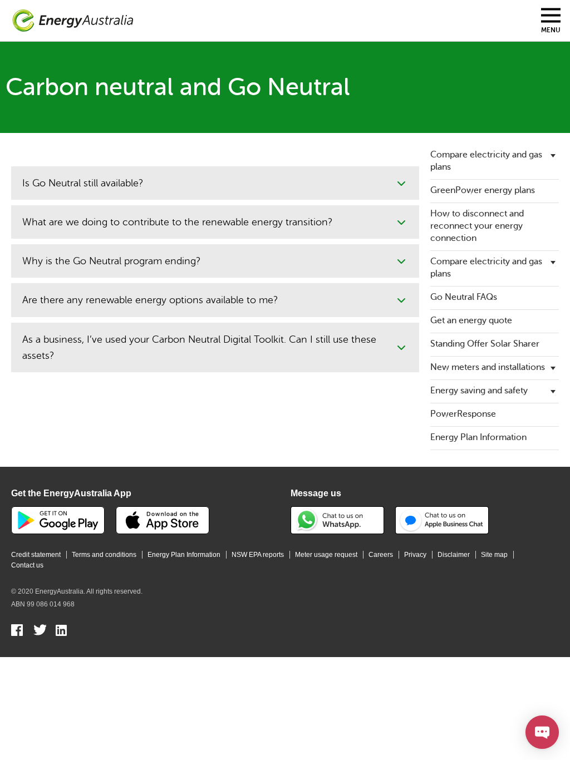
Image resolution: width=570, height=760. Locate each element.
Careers (380, 555)
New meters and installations (487, 367)
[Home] (72, 20)
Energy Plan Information (478, 437)
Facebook (17, 631)
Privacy (415, 555)
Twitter (39, 631)
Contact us (27, 565)
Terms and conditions (104, 555)
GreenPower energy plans (482, 190)
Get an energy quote (471, 320)
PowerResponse (463, 414)
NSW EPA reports (258, 555)
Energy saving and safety (479, 391)
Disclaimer (454, 555)
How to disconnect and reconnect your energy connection (477, 226)
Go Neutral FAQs (463, 297)
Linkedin (62, 631)
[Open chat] (542, 732)
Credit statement (36, 555)
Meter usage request (326, 555)
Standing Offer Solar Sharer (484, 344)
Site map (494, 555)
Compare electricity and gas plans (486, 161)
